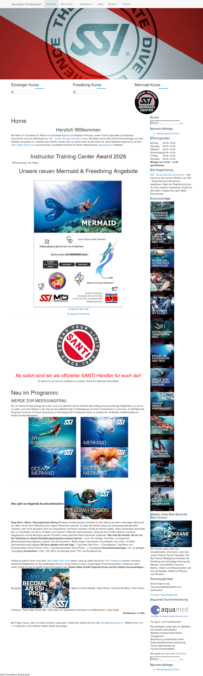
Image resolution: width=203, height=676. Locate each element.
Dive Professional (113, 560)
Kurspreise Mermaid (78, 309)
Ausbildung (85, 4)
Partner (126, 4)
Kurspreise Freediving (78, 313)
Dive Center (67, 4)
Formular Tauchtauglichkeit (164, 594)
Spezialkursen (106, 144)
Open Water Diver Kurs (22, 144)
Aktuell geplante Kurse (168, 133)
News (100, 4)
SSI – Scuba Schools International (66, 138)
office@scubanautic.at (112, 622)
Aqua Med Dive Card (175, 653)
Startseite (51, 4)
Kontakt (112, 4)
